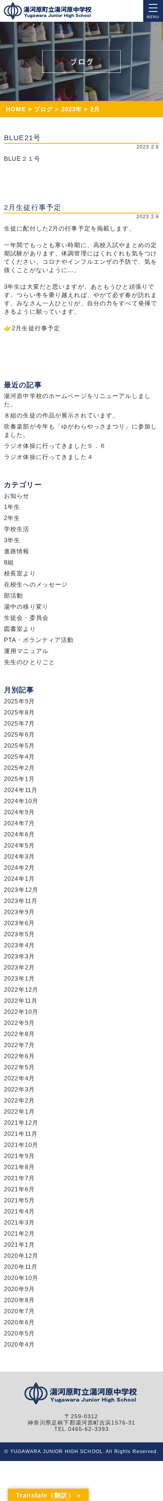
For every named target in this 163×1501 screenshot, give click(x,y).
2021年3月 (19, 1222)
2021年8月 (19, 1167)
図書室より (20, 628)
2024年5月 (19, 845)
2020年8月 (19, 1300)
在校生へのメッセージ (36, 584)
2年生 (12, 517)
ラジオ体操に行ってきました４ (48, 456)
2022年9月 (19, 1022)
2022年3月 (19, 1089)
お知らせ (17, 495)
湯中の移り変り (26, 606)
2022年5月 (19, 1067)
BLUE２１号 (22, 158)
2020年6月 (19, 1322)
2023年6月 (19, 923)
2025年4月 (19, 756)
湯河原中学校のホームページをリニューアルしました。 (77, 400)
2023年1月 (19, 978)
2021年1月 (19, 1244)
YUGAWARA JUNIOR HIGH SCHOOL (56, 1451)
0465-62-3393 (88, 1429)
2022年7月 (19, 1045)
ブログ (43, 109)
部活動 (13, 595)
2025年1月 (19, 778)
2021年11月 (21, 1133)
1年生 (12, 506)
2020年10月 (21, 1277)
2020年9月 (19, 1289)
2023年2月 (19, 967)
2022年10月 (21, 1011)
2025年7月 (19, 723)
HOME (16, 109)
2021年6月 (19, 1189)
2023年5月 (19, 934)
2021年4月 (19, 1211)
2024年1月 (19, 878)
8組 (9, 562)
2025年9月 (19, 701)
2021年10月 (21, 1144)
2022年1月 (19, 1111)
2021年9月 (19, 1155)
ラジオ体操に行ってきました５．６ (55, 445)
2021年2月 (19, 1233)
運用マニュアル (26, 651)
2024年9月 (19, 812)
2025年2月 (19, 767)
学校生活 (17, 529)
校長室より (20, 573)
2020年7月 (19, 1311)
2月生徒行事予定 (36, 328)
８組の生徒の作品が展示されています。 (61, 415)
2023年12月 (21, 889)
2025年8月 (19, 712)
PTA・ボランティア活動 (39, 639)
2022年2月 (19, 1100)
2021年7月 (19, 1178)
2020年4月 (19, 1344)
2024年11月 (21, 790)
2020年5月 (19, 1333)
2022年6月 (19, 1056)
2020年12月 (21, 1255)
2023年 (71, 109)
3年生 (12, 540)
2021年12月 (21, 1122)
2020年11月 (21, 1266)
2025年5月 (19, 745)
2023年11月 (21, 900)
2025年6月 (19, 734)
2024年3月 (19, 856)
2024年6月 (19, 834)
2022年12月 (21, 989)
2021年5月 (19, 1200)
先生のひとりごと (29, 662)
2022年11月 (21, 1000)
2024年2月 (19, 867)
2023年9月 (19, 912)
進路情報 (17, 551)
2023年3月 (19, 956)
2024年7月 (19, 823)
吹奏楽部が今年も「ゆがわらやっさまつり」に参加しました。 (80, 430)
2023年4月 (19, 945)
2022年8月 (19, 1034)
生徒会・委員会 (26, 617)
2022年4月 (19, 1078)
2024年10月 (21, 801)
